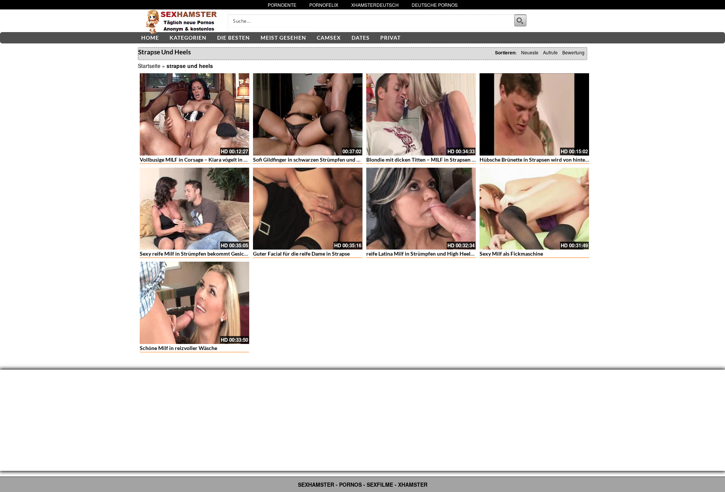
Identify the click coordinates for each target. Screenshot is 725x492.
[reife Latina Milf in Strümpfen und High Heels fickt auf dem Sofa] (421, 209)
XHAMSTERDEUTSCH (375, 5)
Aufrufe (550, 52)
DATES (361, 37)
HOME (150, 37)
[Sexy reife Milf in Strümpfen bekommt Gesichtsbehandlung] (194, 209)
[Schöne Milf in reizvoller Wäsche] (194, 303)
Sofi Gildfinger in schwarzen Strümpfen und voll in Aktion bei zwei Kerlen (339, 159)
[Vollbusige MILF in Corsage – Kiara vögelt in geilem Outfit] (194, 114)
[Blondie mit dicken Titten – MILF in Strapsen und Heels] (421, 114)
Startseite (149, 65)
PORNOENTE (282, 5)
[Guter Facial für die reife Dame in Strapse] (307, 209)
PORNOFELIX (323, 5)
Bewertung (573, 52)
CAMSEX (329, 37)
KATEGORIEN (188, 37)
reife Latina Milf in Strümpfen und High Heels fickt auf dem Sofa (441, 253)
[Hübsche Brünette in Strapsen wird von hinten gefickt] (534, 114)
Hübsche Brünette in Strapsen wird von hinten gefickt (542, 159)
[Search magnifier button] (520, 20)
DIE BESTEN (233, 37)
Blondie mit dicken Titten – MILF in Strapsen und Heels (430, 159)
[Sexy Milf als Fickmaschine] (534, 209)
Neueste (529, 52)
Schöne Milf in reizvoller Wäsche (178, 348)
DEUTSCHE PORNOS (435, 5)
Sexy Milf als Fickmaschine (511, 253)
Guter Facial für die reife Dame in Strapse (301, 253)
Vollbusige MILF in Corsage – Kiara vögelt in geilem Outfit (207, 159)
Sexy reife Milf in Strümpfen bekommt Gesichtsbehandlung (209, 253)
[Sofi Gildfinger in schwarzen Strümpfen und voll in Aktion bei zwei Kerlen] (307, 114)
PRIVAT (390, 37)
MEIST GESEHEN (283, 37)
